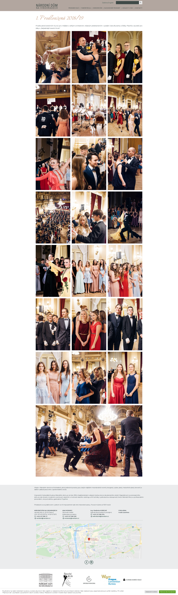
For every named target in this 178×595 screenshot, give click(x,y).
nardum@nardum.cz (43, 518)
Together (65, 499)
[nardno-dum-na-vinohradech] (45, 579)
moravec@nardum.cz (72, 518)
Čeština (105, 3)
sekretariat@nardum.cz (101, 516)
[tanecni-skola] (67, 579)
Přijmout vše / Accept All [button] (167, 591)
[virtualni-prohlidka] (89, 579)
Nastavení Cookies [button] (151, 591)
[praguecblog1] (111, 579)
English (110, 3)
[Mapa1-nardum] (89, 541)
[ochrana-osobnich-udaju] (132, 579)
